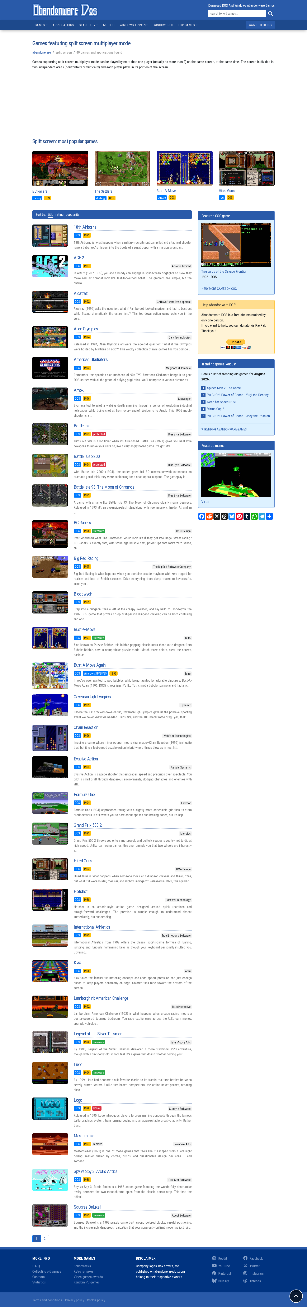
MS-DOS (109, 25)
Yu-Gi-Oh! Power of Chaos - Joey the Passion (238, 416)
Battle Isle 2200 (87, 456)
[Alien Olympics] (49, 337)
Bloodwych (83, 594)
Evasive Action (86, 758)
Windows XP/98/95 (134, 25)
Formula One (84, 794)
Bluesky (223, 1281)
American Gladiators (91, 359)
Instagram (257, 1273)
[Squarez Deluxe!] (49, 1215)
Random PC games (87, 1282)
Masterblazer (85, 1135)
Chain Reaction (86, 727)
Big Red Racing (86, 558)
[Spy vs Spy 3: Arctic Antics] (49, 1180)
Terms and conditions (47, 1300)
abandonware (41, 52)
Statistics (39, 1282)
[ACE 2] (49, 266)
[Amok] (49, 399)
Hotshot (80, 891)
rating (59, 214)
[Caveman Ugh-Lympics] (49, 705)
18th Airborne (85, 227)
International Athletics (92, 927)
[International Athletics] (49, 935)
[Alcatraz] (49, 302)
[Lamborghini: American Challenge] (49, 1007)
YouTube (224, 1266)
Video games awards (88, 1277)
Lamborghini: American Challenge (101, 998)
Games (40, 25)
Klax (77, 962)
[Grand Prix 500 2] (49, 834)
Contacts (38, 1277)
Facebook (256, 1258)
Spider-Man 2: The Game (224, 388)
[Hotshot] (49, 900)
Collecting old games (46, 1271)
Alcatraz (81, 293)
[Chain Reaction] (49, 738)
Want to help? (260, 25)
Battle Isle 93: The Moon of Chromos (104, 487)
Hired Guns (227, 190)
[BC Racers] (49, 534)
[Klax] (49, 971)
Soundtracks (82, 1266)
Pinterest (224, 1273)
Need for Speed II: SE (222, 402)
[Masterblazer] (49, 1144)
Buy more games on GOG (220, 289)
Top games (186, 25)
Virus (205, 501)
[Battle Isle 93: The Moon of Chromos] (49, 495)
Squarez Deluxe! (87, 1207)
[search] (270, 13)
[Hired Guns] (49, 869)
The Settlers (103, 191)
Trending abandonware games (225, 429)
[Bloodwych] (49, 602)
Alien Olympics (86, 328)
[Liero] (49, 1073)
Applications (63, 25)
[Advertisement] (153, 99)
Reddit (222, 1258)
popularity (72, 214)
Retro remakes (84, 1271)
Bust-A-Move (166, 190)
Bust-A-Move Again (89, 665)
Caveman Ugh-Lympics (92, 696)
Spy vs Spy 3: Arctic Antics (95, 1171)
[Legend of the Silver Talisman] (49, 1042)
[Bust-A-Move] (49, 638)
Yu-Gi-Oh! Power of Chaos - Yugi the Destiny (238, 395)
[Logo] (49, 1109)
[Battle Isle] (49, 434)
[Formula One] (49, 803)
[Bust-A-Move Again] (49, 675)
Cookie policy (96, 1300)
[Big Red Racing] (49, 567)
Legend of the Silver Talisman (98, 1033)
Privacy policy (74, 1300)
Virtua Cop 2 (215, 409)
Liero (78, 1064)
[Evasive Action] (49, 767)
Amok (78, 390)
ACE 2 (79, 257)
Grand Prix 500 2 (88, 825)
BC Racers (39, 191)
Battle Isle (82, 425)
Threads (255, 1281)
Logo (78, 1100)
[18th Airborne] (49, 236)
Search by (87, 25)
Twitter (255, 1266)
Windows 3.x (163, 25)
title (50, 214)
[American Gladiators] (49, 368)
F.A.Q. (36, 1266)
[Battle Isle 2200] (49, 465)
